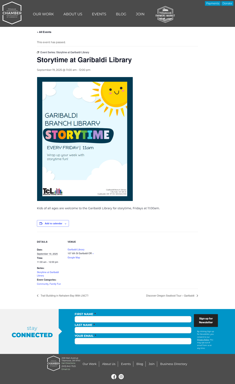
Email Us (66, 369)
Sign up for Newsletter (206, 320)
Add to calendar (53, 223)
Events (99, 14)
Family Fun (55, 283)
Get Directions (68, 363)
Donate (227, 3)
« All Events (44, 32)
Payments (212, 3)
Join (140, 14)
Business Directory (173, 364)
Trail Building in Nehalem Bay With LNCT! (64, 295)
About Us (72, 14)
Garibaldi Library (76, 249)
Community (42, 283)
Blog (121, 14)
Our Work (43, 14)
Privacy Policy (203, 340)
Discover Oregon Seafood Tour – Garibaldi (170, 295)
